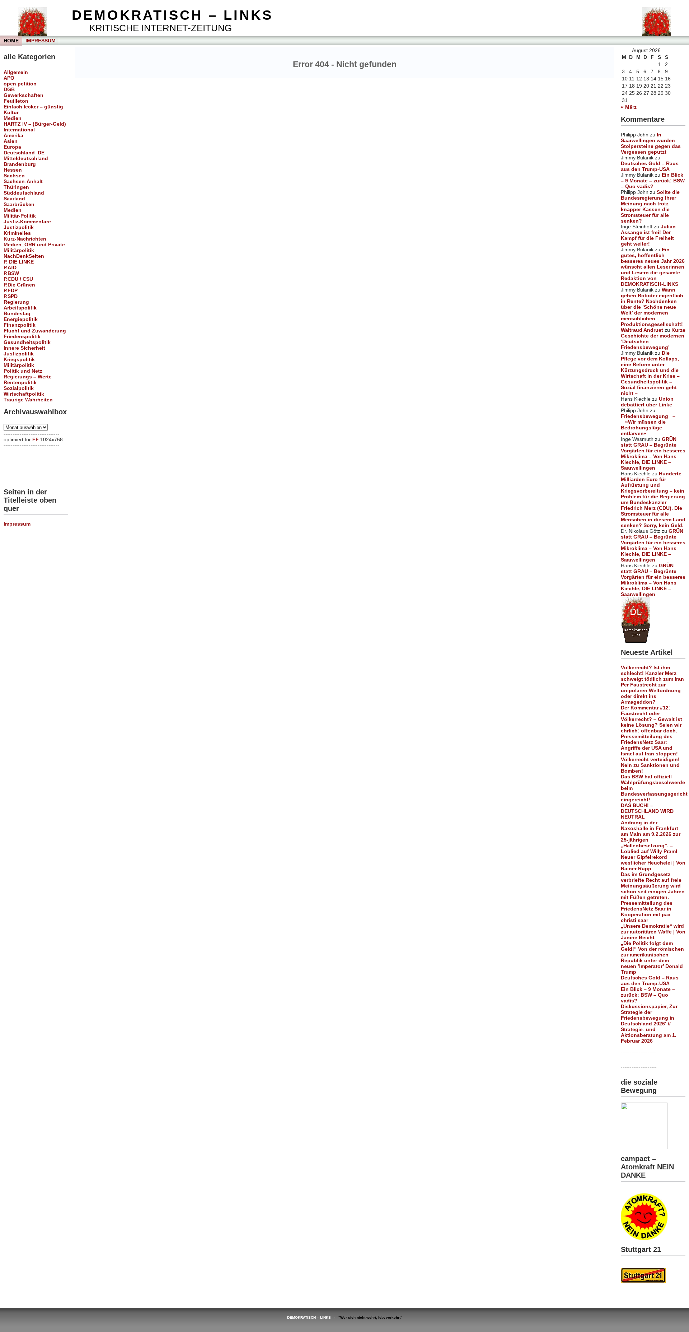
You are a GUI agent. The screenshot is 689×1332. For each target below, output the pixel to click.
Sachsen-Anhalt (23, 181)
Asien (11, 141)
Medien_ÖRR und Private (34, 244)
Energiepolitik (21, 319)
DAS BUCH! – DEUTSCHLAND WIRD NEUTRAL (647, 811)
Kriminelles (17, 233)
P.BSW (11, 273)
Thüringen (16, 187)
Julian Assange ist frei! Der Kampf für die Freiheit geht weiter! (648, 235)
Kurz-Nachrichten (25, 239)
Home (11, 40)
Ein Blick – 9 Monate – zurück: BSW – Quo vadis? (653, 180)
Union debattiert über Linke (647, 401)
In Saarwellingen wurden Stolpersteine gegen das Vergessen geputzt (651, 143)
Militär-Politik (20, 216)
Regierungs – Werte (28, 376)
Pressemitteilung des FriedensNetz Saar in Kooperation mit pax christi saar (646, 911)
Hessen (13, 170)
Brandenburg (20, 164)
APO (9, 78)
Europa (12, 147)
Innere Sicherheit (24, 348)
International (19, 129)
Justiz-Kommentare (27, 221)
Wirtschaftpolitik (24, 394)
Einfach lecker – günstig (33, 107)
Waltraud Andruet (642, 330)
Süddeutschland (24, 193)
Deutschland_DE (24, 152)
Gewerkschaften (23, 95)
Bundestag (17, 313)
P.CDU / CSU (18, 279)
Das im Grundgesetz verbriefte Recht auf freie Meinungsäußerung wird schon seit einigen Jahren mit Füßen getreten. (653, 885)
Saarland (14, 198)
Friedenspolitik (22, 336)
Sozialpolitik (19, 388)
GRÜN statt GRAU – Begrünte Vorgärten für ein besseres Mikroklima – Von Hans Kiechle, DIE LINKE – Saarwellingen (653, 453)
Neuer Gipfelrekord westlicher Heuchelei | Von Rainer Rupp (653, 862)
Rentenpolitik (20, 382)
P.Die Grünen (19, 285)
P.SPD (11, 296)
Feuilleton (16, 101)
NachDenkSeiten (24, 256)
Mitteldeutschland (26, 158)
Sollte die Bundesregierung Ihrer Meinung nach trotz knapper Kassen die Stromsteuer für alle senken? (650, 206)
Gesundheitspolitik (27, 342)
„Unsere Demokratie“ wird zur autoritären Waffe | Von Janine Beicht (653, 931)
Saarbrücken (19, 204)
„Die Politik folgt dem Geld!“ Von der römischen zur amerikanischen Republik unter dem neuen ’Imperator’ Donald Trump (652, 957)
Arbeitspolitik (20, 308)
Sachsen (14, 175)
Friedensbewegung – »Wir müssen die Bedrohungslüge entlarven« (648, 424)
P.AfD (10, 267)
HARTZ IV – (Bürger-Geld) (35, 124)
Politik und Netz (23, 371)
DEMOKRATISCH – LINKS (172, 15)
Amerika (13, 135)
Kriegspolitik (19, 359)
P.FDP (11, 290)
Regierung (16, 302)
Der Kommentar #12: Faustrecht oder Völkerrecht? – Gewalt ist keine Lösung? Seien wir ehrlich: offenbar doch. (651, 719)
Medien (13, 118)
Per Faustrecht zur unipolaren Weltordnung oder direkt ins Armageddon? (651, 693)
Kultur (11, 112)
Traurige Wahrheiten (28, 399)
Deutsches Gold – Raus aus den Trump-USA (650, 166)
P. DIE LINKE (19, 262)
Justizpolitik (19, 227)
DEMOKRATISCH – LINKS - (312, 1317)
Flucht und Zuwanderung (35, 331)
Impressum (40, 40)
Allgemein (16, 72)
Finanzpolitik (20, 325)
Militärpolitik (19, 250)
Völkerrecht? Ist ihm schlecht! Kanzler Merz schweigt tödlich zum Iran (652, 673)
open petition (20, 84)
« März (629, 107)
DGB (9, 89)
